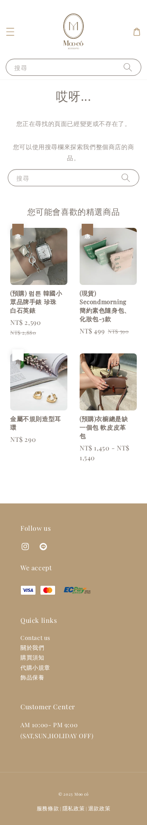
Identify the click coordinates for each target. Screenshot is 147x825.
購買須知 (32, 657)
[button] (10, 32)
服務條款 (48, 808)
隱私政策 (73, 808)
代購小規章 (35, 667)
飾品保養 (32, 677)
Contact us (35, 638)
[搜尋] (128, 67)
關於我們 (32, 647)
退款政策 (99, 808)
